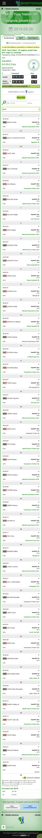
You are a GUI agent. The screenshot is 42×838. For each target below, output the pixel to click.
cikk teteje (38, 815)
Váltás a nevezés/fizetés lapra (30, 806)
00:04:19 (6, 548)
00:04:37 (6, 624)
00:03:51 (6, 303)
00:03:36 (6, 211)
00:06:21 (6, 747)
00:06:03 (6, 731)
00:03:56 (6, 349)
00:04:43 (6, 655)
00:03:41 (6, 272)
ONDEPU (23, 835)
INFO (21, 38)
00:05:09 (6, 686)
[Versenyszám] (39, 836)
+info (3, 58)
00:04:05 (6, 456)
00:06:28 (6, 762)
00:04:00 (6, 410)
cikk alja (38, 9)
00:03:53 (6, 318)
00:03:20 (6, 119)
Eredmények (9, 38)
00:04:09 (6, 502)
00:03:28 (6, 181)
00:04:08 (6, 487)
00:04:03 (6, 425)
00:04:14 (6, 517)
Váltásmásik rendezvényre (12, 806)
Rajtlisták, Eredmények (12, 9)
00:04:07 (6, 471)
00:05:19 (6, 716)
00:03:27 (6, 165)
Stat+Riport (33, 38)
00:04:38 (6, 640)
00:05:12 (6, 701)
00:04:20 (6, 563)
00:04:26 (6, 594)
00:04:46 (6, 670)
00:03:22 (6, 150)
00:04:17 (6, 532)
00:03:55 (6, 333)
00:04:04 (6, 441)
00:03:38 (6, 257)
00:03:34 (6, 196)
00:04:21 (6, 578)
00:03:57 (6, 364)
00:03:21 (6, 134)
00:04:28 (6, 609)
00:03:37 (6, 242)
